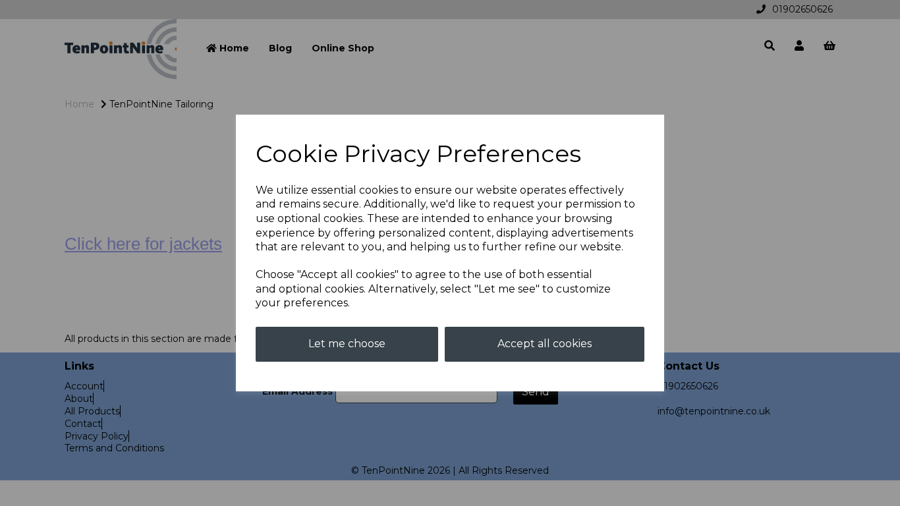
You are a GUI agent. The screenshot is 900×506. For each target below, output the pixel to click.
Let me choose (346, 343)
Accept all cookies (544, 343)
